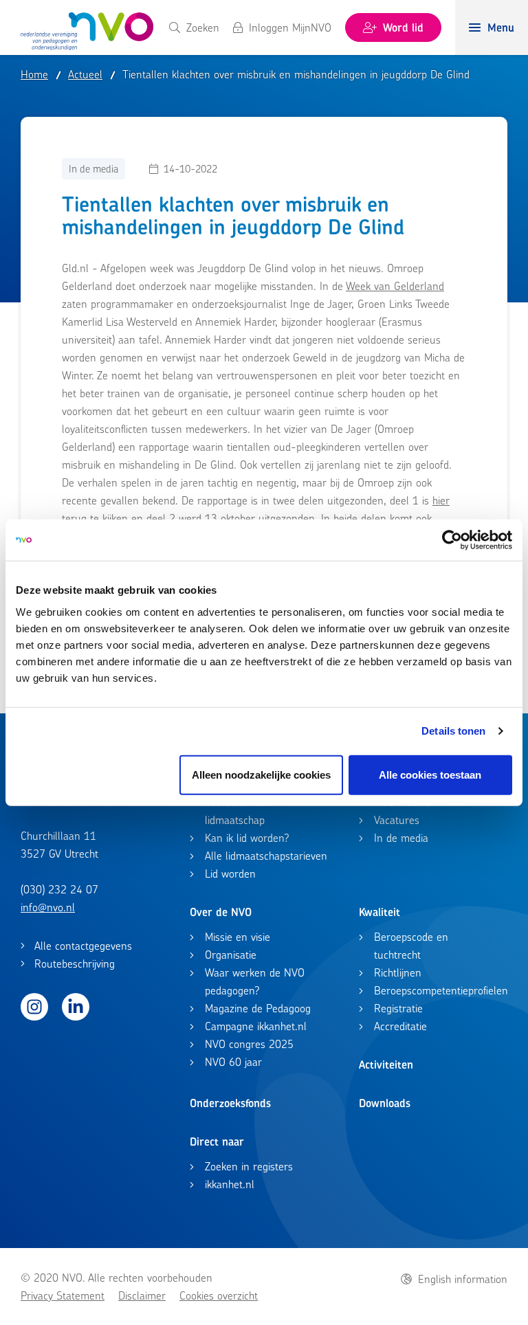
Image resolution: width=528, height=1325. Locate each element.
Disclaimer (142, 1295)
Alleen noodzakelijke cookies (261, 774)
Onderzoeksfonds (230, 1103)
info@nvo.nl (48, 907)
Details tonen (453, 731)
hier (441, 500)
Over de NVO (221, 912)
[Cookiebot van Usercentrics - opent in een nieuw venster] (452, 540)
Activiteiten (386, 1064)
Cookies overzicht (218, 1295)
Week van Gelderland (395, 285)
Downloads (384, 1103)
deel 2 (160, 518)
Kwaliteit (379, 912)
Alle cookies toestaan (430, 774)
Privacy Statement (62, 1295)
